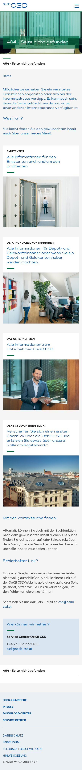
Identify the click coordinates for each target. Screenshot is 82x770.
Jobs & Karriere (15, 700)
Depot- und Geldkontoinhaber (30, 242)
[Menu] (77, 6)
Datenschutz (13, 735)
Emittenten (15, 151)
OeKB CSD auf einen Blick (25, 425)
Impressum (11, 742)
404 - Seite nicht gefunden (24, 670)
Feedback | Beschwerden (22, 749)
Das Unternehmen (21, 339)
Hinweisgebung (15, 755)
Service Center (14, 720)
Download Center (17, 713)
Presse (8, 706)
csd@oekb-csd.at (19, 649)
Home (7, 76)
